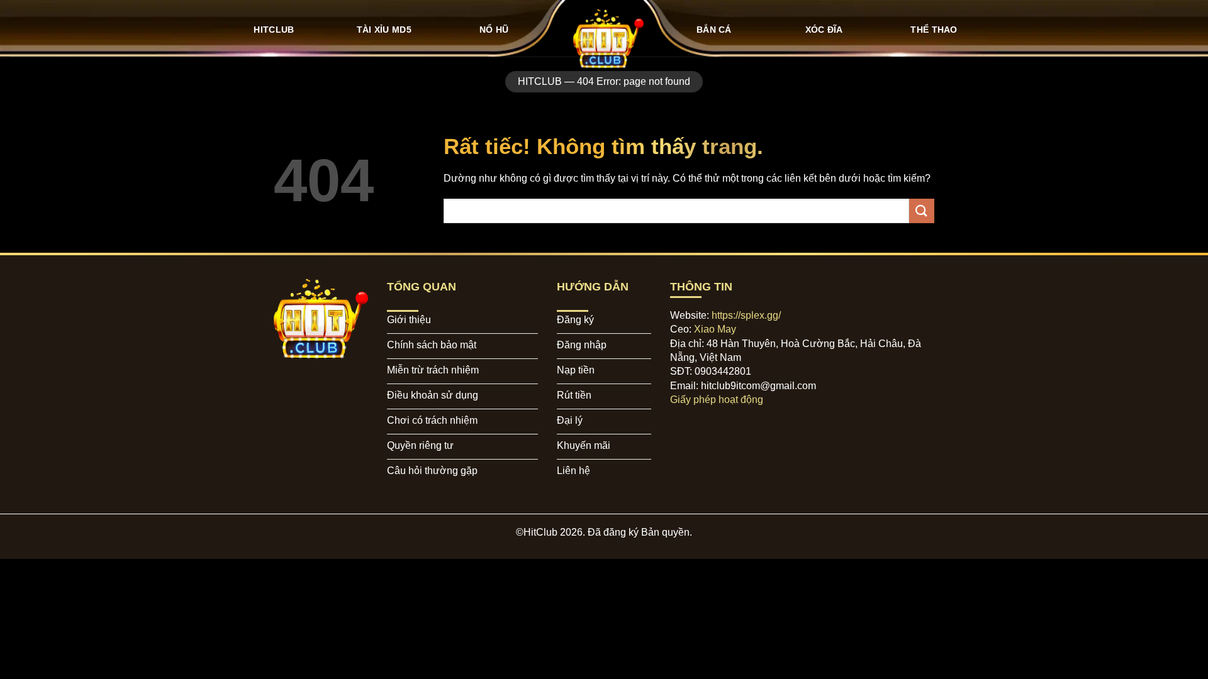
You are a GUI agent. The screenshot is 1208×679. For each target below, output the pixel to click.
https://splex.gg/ (746, 315)
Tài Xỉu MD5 (384, 30)
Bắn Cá (714, 30)
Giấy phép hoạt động (716, 399)
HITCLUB (274, 30)
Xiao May (715, 329)
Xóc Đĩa (824, 30)
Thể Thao (933, 30)
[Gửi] (921, 211)
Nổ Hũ (493, 30)
